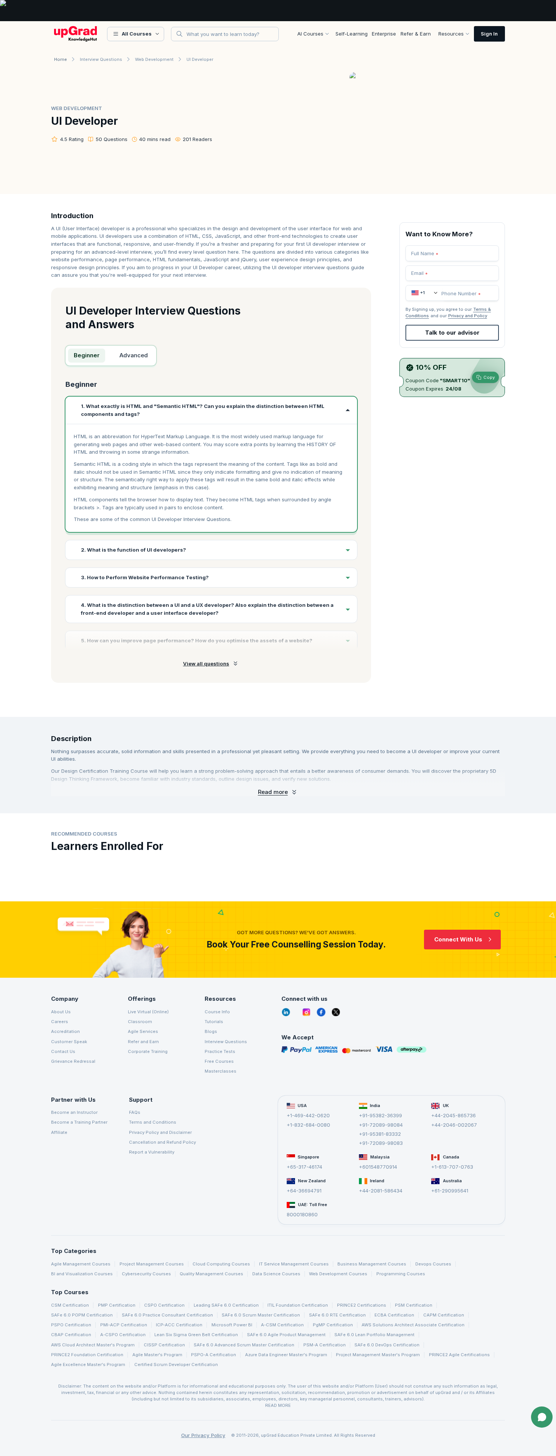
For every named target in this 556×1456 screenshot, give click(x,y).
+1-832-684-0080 (308, 1124)
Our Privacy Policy (203, 1435)
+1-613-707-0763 (452, 1167)
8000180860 (302, 1214)
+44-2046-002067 (454, 1124)
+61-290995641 (449, 1191)
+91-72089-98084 (381, 1124)
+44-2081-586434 (380, 1191)
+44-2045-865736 (453, 1115)
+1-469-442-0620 (308, 1115)
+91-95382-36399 (380, 1115)
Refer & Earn (416, 34)
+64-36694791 (304, 1191)
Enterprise (384, 34)
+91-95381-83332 (380, 1134)
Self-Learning (351, 34)
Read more (273, 791)
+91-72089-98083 (381, 1143)
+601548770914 (378, 1167)
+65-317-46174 (304, 1167)
